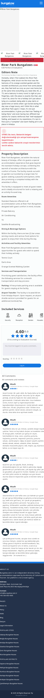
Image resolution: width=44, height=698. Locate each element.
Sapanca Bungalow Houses (9, 664)
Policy (2, 610)
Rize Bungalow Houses (8, 654)
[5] (21, 359)
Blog (1, 618)
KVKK (2, 614)
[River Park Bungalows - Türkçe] (37, 65)
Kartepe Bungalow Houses (9, 676)
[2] (14, 359)
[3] (16, 359)
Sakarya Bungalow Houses (9, 635)
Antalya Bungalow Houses (9, 643)
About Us (3, 606)
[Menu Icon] (41, 3)
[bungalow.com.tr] (7, 2)
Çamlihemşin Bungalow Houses (11, 683)
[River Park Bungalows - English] (34, 65)
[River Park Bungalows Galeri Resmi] (9, 54)
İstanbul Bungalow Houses (9, 647)
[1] (11, 359)
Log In (22, 365)
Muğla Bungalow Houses (9, 639)
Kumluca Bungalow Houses (10, 672)
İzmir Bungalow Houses (8, 650)
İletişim (2, 622)
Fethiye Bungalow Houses (9, 668)
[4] (19, 359)
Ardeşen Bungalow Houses (9, 679)
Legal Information (6, 625)
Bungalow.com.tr (21, 695)
